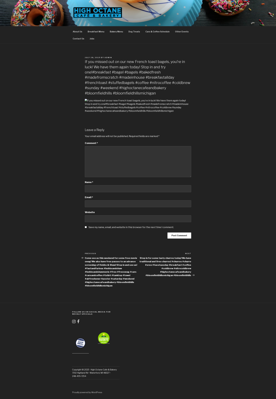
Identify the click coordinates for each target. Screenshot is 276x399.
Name (89, 182)
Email (89, 197)
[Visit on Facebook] (78, 322)
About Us (77, 31)
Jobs (92, 38)
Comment (91, 143)
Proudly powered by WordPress (87, 392)
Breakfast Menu (96, 31)
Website (90, 212)
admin (108, 58)
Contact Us (78, 38)
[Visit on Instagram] (74, 322)
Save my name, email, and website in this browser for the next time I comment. (131, 227)
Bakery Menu (116, 31)
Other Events (182, 31)
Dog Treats (134, 31)
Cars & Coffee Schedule (157, 31)
